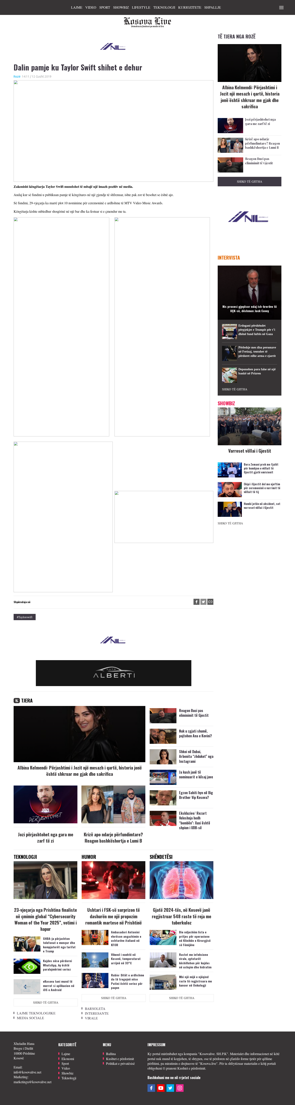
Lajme (76, 7)
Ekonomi (68, 1058)
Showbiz (121, 7)
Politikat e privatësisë (120, 1063)
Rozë (17, 76)
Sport (104, 7)
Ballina (111, 1053)
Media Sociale (30, 1018)
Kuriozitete (189, 7)
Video (90, 7)
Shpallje (212, 7)
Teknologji (164, 7)
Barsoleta (95, 1008)
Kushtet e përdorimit (120, 1058)
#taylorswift (24, 617)
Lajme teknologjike (36, 1013)
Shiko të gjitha (45, 1002)
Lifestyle (141, 7)
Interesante (97, 1013)
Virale (91, 1018)
